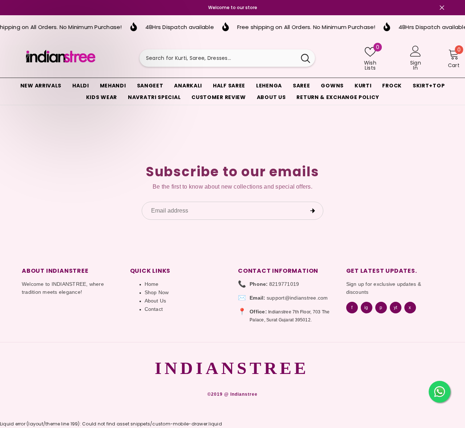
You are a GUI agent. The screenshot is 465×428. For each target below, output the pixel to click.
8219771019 (284, 284)
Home (152, 284)
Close (442, 8)
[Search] (227, 58)
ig (366, 307)
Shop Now (157, 292)
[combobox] (218, 58)
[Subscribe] (312, 210)
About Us (155, 301)
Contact (154, 309)
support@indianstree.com (297, 298)
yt (395, 307)
